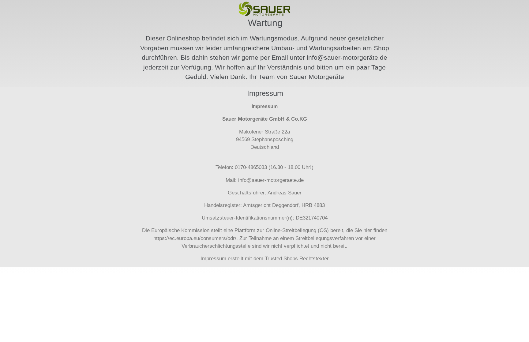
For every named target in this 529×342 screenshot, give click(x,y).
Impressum (213, 258)
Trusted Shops (281, 258)
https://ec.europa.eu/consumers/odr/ (194, 238)
